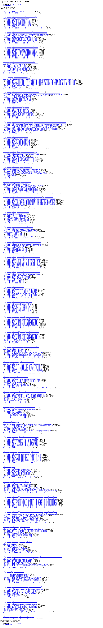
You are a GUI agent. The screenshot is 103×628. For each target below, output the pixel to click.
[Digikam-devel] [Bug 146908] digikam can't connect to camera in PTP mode (17, 88)
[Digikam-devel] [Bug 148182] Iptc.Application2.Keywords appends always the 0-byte (19, 41)
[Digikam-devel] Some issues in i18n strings (11, 594)
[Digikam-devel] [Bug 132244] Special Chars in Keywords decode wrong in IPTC (18, 592)
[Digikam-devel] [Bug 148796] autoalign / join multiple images (15, 553)
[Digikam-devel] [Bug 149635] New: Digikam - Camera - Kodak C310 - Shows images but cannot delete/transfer (24, 344)
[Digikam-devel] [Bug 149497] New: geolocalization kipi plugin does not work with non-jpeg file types (22, 148)
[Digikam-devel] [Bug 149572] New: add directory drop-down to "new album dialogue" (19, 230)
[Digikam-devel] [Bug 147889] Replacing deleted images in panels (15, 138)
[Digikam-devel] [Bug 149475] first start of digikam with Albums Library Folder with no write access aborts (23, 130)
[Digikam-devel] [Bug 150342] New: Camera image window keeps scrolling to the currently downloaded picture (24, 613)
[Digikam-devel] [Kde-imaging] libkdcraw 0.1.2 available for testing (16, 73)
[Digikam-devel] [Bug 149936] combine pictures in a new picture (15, 468)
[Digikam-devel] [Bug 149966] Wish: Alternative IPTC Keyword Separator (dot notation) (20, 487)
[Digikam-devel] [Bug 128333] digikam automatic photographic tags (16, 384)
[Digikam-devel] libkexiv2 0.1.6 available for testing (13, 382)
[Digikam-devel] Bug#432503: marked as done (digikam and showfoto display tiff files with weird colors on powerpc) (25, 611)
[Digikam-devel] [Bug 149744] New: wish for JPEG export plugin (15, 377)
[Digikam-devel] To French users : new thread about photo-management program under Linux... (21, 566)
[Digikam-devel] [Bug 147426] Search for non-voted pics (14, 349)
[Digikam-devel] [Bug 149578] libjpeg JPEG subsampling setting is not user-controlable (19, 316)
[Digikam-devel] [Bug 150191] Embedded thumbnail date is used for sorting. (17, 559)
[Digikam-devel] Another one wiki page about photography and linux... (16, 538)
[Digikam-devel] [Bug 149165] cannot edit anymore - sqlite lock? (15, 314)
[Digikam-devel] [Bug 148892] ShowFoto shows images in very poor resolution (18, 478)
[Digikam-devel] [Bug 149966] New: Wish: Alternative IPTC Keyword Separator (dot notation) (21, 476)
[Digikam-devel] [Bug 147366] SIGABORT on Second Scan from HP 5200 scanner (19, 288)
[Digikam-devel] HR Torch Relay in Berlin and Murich (13, 614)
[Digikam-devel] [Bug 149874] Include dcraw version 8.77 (14, 427)
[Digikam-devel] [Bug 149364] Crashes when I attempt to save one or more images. (19, 11)
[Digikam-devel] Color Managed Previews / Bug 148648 (14, 155)
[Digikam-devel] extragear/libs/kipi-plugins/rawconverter (13, 532)
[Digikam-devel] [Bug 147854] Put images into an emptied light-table (16, 297)
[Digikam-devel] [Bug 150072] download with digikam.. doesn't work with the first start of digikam (22, 520)
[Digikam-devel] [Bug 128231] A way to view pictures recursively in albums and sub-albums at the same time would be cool (26, 489)
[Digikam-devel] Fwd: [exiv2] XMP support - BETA (13, 537)
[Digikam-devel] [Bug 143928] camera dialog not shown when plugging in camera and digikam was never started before (26, 522)
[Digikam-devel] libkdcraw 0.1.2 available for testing (13, 74)
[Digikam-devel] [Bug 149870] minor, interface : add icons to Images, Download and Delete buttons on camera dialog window (27, 430)
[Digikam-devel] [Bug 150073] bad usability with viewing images (15, 524)
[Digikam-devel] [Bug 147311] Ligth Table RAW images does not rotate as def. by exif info (20, 378)
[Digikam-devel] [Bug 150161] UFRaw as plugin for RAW (14, 549)
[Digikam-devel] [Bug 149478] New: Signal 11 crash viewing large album (17, 96)
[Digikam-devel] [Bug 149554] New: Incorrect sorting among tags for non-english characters (20, 186)
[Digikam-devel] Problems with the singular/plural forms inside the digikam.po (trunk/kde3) (20, 433)
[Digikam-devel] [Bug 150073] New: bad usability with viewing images (16, 523)
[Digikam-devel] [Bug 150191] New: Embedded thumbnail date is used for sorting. (18, 558)
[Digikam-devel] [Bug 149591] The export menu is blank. (14, 247)
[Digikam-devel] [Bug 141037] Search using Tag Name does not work (16, 339)
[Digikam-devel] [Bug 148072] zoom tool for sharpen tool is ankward (16, 562)
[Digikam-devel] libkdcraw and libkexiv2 (11, 475)
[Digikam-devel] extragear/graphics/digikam (11, 232)
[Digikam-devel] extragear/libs (9, 421)
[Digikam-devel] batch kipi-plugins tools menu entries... (13, 543)
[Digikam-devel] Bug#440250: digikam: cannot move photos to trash (16, 184)
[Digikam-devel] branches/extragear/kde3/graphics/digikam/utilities (15, 609)
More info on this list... (7, 5)
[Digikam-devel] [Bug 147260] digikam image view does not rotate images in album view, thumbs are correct (23, 26)
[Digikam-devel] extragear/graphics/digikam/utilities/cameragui (15, 218)
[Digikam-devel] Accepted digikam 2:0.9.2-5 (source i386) (14, 610)
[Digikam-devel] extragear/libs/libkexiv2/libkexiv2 (12, 571)
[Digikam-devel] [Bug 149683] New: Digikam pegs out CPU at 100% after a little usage (19, 359)
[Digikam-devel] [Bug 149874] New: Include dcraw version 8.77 (15, 426)
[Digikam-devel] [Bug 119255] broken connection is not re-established (16, 398)
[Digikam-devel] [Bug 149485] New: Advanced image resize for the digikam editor (18, 102)
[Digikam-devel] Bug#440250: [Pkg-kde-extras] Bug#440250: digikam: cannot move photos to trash (24, 185)
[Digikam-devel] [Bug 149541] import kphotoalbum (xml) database (15, 183)
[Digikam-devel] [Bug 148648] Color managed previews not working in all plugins (18, 157)
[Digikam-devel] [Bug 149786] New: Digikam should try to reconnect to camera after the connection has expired (24, 392)
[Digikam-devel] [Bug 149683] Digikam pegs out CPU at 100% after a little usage (18, 362)
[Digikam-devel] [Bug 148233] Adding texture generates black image (16, 162)
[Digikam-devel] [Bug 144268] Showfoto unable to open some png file (16, 533)
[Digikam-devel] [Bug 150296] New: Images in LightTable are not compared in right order (20, 598)
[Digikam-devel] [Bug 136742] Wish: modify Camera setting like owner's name (18, 391)
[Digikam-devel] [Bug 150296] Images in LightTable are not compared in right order (19, 599)
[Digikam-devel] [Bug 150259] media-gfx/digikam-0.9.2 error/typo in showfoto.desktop (19, 568)
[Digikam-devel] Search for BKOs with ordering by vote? (14, 214)
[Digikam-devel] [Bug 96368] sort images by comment (13, 205)
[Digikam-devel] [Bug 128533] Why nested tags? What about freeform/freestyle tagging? (20, 152)
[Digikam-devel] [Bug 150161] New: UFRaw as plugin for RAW (15, 548)
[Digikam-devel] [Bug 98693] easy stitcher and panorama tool (14, 209)
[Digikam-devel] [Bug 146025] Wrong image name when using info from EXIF (18, 462)
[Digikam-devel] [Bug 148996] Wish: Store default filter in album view (16, 278)
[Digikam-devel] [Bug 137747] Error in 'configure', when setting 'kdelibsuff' (17, 551)
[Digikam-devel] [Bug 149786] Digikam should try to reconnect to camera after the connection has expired (23, 393)
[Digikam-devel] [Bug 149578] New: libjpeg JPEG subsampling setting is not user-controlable (21, 231)
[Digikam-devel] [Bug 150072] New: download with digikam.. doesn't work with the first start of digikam (23, 519)
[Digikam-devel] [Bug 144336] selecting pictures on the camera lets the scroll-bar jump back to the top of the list (24, 172)
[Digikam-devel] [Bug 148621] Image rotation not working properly (16, 18)
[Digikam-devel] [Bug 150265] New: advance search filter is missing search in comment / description (22, 577)
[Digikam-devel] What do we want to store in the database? (14, 64)
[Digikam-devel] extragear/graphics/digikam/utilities (13, 608)
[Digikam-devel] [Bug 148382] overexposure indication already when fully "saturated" (19, 37)
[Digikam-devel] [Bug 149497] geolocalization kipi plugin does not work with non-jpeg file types (21, 149)
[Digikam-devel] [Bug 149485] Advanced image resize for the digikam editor (17, 112)
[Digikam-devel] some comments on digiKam (11, 410)
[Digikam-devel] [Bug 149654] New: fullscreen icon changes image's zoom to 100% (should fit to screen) (23, 352)
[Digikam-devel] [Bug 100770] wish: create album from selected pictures (17, 225)
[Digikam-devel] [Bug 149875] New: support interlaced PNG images (16, 432)
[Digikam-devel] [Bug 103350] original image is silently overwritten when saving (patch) (20, 436)
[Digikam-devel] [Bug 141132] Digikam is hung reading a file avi (15, 340)
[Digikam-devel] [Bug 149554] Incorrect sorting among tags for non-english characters (19, 187)
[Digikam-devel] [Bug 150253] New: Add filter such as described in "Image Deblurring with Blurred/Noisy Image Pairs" (26, 564)
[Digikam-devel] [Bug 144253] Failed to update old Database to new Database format (19, 62)
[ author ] (17, 4)
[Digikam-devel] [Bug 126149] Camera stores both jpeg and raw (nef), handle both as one (20, 358)
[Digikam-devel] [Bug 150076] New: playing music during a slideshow (16, 527)
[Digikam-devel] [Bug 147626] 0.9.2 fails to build (12, 279)
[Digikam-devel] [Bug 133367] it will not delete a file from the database (16, 36)
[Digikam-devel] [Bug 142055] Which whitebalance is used (14, 132)
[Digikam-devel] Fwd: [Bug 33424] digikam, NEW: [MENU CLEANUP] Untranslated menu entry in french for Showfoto (26, 376)
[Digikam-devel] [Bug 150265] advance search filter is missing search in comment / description (21, 578)
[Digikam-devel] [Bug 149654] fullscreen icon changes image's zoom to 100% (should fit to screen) (22, 353)
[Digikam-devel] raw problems (9, 174)
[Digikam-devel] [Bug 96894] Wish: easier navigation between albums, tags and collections (20, 254)
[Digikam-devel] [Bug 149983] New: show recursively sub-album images (17, 482)
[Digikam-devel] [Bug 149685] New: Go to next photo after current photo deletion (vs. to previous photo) (23, 361)
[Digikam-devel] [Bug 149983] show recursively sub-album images (15, 483)
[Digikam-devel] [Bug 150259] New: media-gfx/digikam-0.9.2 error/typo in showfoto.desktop (21, 567)
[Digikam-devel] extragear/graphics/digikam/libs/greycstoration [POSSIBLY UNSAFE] (19, 373)
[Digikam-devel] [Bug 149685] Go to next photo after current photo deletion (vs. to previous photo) (22, 364)
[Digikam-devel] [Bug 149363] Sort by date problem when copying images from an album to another (22, 72)
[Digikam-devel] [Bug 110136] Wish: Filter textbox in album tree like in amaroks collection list (21, 239)
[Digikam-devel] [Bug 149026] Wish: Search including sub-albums (15, 275)
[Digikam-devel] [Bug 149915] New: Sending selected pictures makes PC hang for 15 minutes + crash (22, 451)
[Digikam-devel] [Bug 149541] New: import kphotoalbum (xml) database (17, 182)
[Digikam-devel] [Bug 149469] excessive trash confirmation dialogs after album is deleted (22, 90)
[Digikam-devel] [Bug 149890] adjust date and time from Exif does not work (17, 447)
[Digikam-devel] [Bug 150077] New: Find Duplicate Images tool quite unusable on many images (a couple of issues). (25, 528)
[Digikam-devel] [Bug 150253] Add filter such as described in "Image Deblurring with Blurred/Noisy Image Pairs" (24, 565)
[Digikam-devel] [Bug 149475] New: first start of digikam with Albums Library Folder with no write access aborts (24, 95)
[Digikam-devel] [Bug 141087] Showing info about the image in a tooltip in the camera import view (22, 169)
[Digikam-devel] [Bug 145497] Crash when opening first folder (15, 103)
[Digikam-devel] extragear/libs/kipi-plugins (11, 422)
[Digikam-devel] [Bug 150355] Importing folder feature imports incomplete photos (18, 617)
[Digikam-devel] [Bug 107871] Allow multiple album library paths (15, 224)
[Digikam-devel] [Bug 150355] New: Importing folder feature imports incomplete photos (19, 616)
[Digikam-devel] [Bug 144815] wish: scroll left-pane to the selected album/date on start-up (20, 346)
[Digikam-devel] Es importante (9, 467)
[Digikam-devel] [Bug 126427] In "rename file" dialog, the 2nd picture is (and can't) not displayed (21, 170)
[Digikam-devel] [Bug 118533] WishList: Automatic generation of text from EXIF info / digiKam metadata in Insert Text (25, 515)
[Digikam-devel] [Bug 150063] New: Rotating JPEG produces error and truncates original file (20, 516)
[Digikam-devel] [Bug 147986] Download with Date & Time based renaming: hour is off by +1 (21, 488)
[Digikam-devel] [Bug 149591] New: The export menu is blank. (15, 246)
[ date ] (20, 4)
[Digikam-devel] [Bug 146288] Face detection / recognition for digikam (16, 563)
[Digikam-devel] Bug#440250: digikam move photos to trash (14, 252)
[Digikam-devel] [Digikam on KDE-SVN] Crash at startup (14, 372)
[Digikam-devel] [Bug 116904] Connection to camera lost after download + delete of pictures (20, 397)
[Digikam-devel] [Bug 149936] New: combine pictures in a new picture (16, 466)
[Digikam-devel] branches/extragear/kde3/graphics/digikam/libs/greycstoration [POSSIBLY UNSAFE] (22, 374)
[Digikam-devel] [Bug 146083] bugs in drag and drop (13, 86)
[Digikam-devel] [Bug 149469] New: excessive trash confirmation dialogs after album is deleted (21, 89)
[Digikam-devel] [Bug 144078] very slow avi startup (13, 343)
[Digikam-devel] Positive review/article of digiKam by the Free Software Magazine (18, 477)
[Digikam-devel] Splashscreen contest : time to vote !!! (13, 400)
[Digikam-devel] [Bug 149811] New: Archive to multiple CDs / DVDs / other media (19, 407)
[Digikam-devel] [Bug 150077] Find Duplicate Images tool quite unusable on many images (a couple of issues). (24, 529)
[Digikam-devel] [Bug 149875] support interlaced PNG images (15, 434)
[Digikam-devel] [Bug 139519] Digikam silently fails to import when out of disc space (19, 85)
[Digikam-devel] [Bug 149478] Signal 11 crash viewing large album (16, 97)
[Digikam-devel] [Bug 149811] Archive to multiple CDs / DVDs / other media (18, 408)
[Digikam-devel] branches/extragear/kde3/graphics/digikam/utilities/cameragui (17, 168)
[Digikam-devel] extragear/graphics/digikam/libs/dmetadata (14, 612)
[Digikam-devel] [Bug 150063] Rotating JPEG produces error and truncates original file (19, 517)
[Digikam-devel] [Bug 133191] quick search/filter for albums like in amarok (17, 194)
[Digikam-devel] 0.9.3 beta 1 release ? (10, 544)
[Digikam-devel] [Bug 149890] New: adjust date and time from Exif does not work (18, 446)
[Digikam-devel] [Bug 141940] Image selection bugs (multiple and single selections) (19, 236)
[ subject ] (13, 4)
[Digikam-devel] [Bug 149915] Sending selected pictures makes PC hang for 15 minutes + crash (21, 452)
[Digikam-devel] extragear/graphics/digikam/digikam (13, 71)
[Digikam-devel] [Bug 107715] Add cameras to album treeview (15, 399)
